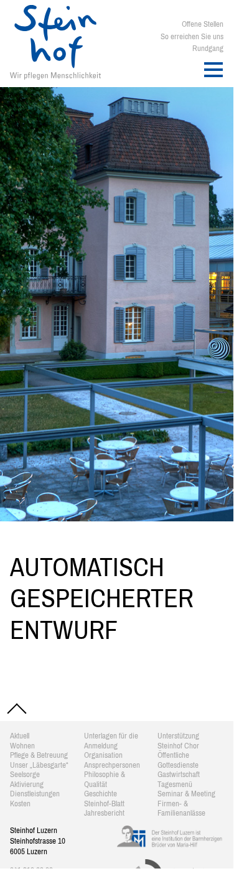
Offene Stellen (202, 24)
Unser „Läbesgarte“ (39, 765)
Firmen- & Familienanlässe (181, 808)
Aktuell (19, 735)
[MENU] (213, 70)
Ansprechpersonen (112, 765)
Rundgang (207, 48)
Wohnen (22, 745)
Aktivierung (27, 784)
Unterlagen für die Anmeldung (111, 740)
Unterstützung (178, 735)
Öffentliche (173, 755)
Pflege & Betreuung (39, 755)
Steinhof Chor (178, 745)
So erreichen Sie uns (192, 36)
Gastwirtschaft (178, 774)
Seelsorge (25, 774)
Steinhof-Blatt (104, 803)
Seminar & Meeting (186, 793)
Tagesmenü (174, 784)
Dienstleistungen (35, 793)
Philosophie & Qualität (104, 779)
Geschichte (100, 793)
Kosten (20, 803)
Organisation (103, 755)
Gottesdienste (178, 765)
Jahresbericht (104, 812)
